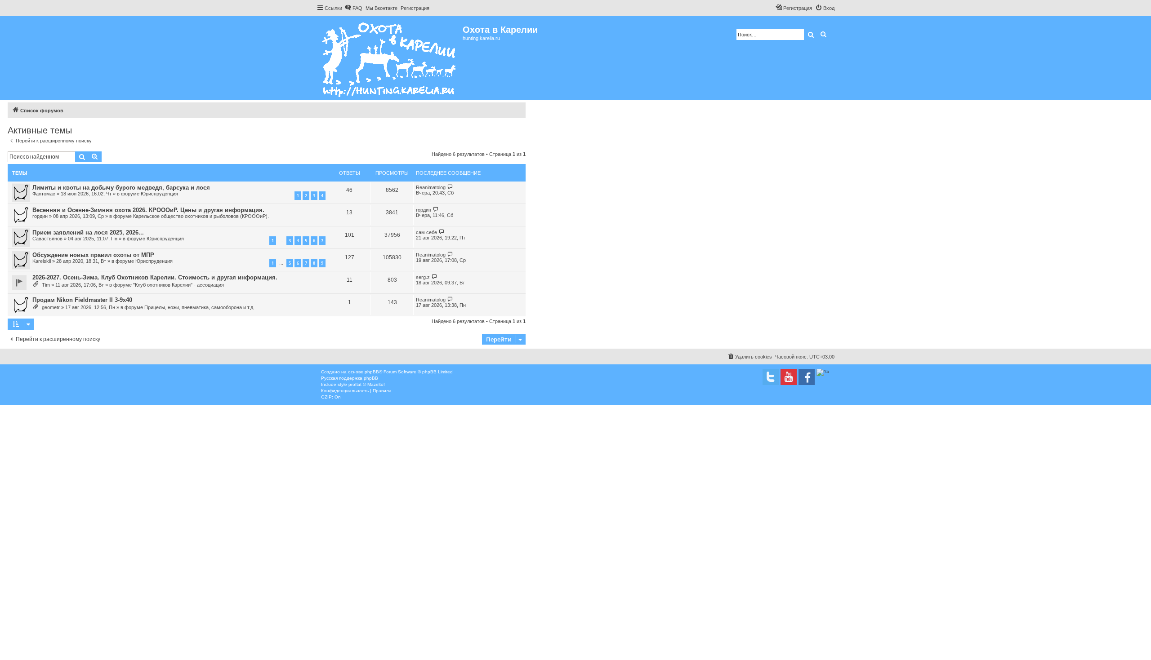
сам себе (426, 232)
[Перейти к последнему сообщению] (450, 187)
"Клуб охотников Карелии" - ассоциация (178, 285)
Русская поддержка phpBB (349, 378)
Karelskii (41, 261)
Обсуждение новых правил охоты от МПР (93, 255)
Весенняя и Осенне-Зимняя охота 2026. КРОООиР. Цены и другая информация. (148, 210)
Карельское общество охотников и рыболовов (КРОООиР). (201, 216)
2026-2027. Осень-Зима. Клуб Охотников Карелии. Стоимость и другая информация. (154, 277)
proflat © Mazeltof (366, 384)
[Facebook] (807, 377)
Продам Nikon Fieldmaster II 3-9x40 (82, 300)
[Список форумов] (390, 58)
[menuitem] (353, 8)
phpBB (372, 371)
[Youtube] (789, 377)
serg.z (423, 277)
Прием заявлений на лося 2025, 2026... (88, 232)
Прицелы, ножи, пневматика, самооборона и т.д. (199, 307)
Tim (46, 285)
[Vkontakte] (771, 377)
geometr (51, 307)
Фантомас (43, 193)
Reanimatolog (431, 187)
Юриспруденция (159, 193)
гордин (40, 216)
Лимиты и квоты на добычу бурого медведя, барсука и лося (121, 187)
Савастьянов (47, 238)
